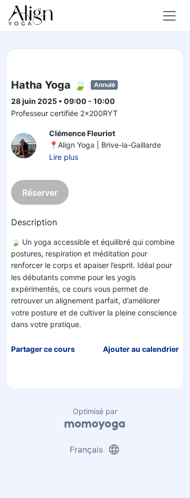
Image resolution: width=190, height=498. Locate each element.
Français (95, 449)
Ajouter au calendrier (141, 348)
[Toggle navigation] (169, 16)
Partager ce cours (43, 348)
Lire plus (63, 156)
